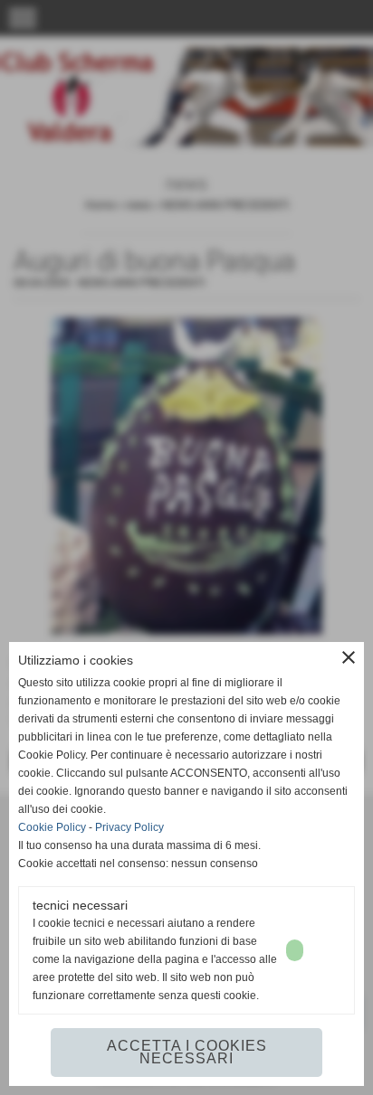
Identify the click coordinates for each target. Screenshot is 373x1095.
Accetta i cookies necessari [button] (187, 1052)
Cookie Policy (52, 827)
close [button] (348, 657)
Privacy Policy (129, 827)
